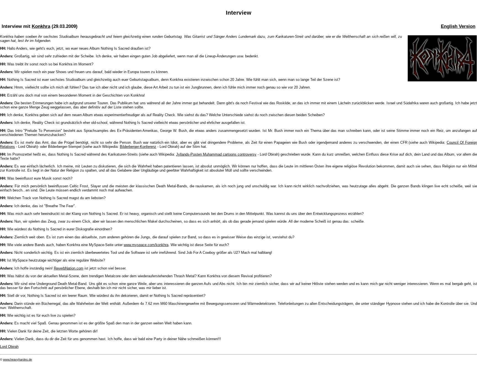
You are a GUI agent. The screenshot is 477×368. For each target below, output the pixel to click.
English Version (458, 26)
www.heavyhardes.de (17, 359)
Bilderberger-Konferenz (138, 147)
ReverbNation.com (68, 268)
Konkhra (41, 26)
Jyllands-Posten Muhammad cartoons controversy (216, 154)
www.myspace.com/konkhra (146, 245)
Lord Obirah (9, 347)
